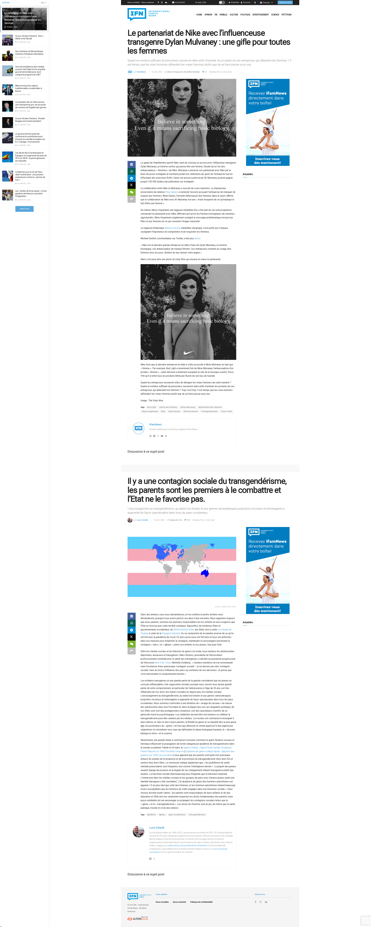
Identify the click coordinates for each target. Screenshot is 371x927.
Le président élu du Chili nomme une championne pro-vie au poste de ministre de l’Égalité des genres (30, 104)
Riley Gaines (171, 192)
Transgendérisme (209, 411)
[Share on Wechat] (132, 192)
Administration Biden (183, 629)
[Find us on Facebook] (158, 2)
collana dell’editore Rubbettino (188, 845)
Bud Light (151, 407)
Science (275, 14)
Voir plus (24, 209)
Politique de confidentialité (201, 902)
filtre (42, 3)
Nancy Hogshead (150, 411)
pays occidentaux (177, 815)
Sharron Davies (172, 228)
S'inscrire (246, 2)
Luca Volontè (142, 520)
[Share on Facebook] (132, 164)
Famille (223, 14)
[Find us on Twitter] (162, 2)
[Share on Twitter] (132, 185)
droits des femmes (168, 407)
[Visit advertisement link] (268, 122)
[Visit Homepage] (149, 14)
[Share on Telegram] (132, 178)
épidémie (151, 815)
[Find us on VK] (166, 2)
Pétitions (287, 14)
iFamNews (141, 72)
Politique (245, 14)
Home (199, 14)
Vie (215, 14)
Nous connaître (134, 2)
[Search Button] (255, 2)
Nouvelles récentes (192, 72)
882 (188, 520)
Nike (163, 411)
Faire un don (285, 2)
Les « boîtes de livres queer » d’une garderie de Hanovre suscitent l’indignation (31, 193)
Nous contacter (148, 2)
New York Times (163, 662)
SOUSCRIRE (180, 2)
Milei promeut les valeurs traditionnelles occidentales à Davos (28, 88)
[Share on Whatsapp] (132, 171)
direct (197, 238)
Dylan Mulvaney (188, 407)
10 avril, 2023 (156, 72)
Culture (234, 14)
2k (206, 72)
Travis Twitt (226, 411)
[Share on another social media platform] (132, 199)
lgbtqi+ (162, 815)
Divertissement (261, 14)
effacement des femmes (210, 407)
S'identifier (234, 2)
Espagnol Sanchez (171, 633)
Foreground (178, 72)
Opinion (208, 14)
